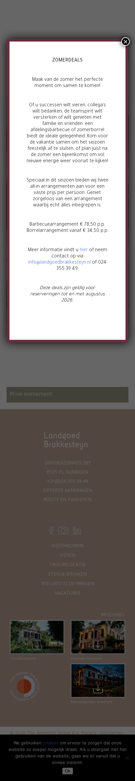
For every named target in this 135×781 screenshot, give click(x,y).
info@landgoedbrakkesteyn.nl (59, 263)
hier (84, 250)
